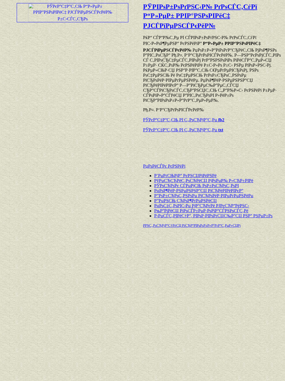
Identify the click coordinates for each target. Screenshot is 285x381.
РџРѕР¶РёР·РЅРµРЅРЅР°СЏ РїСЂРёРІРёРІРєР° (198, 190)
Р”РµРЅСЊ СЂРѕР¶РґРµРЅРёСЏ (185, 200)
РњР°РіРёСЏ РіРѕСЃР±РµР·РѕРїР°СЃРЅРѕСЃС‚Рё (201, 210)
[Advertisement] (208, 145)
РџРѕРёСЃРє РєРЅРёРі (164, 166)
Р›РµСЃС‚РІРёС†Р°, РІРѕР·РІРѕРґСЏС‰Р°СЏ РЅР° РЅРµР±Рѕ (213, 215)
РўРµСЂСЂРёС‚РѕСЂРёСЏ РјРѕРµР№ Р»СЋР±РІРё (203, 180)
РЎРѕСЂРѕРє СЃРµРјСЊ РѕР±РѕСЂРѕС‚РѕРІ (196, 185)
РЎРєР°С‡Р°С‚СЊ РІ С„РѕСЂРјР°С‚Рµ (183, 119)
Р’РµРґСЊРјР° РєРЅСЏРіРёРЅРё (185, 175)
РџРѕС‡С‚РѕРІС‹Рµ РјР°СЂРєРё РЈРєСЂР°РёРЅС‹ (201, 205)
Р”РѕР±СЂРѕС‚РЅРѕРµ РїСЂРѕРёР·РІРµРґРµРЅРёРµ (203, 195)
